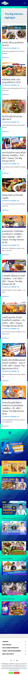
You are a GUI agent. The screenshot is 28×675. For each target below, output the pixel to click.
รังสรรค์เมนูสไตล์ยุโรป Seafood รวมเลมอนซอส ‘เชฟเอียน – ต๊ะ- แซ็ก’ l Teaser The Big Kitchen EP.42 (13, 408)
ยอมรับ (11, 673)
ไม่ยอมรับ (17, 673)
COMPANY (5, 642)
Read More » (5, 57)
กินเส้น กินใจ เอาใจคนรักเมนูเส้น (12, 196)
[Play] (14, 508)
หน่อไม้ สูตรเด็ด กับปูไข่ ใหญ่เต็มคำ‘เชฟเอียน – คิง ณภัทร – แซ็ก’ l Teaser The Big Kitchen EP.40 (13, 321)
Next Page (14, 435)
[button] (14, 641)
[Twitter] (11, 660)
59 (18, 433)
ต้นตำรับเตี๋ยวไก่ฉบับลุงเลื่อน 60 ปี (12, 118)
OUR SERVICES (6, 645)
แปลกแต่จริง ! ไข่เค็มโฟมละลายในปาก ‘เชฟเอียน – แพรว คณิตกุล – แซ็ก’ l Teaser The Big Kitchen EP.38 (13, 237)
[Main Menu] (24, 3)
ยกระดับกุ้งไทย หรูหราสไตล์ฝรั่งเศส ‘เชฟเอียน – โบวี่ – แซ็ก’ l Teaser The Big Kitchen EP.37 (14, 157)
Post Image (4, 631)
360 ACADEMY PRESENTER (10, 648)
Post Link (4, 627)
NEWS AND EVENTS (8, 654)
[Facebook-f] (14, 660)
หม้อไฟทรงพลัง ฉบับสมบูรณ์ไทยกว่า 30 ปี (11, 81)
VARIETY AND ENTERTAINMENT (11, 651)
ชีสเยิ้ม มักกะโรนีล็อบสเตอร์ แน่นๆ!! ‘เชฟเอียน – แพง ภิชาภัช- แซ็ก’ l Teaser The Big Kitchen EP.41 (13, 364)
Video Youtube (5, 624)
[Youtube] (17, 660)
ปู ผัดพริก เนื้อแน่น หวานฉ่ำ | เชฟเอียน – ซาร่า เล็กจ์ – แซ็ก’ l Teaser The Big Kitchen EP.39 (13, 280)
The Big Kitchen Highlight (9, 48)
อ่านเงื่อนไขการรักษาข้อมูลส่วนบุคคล (18, 669)
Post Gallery (4, 629)
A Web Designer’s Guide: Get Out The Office (11, 622)
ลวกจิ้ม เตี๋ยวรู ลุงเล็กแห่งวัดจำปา (13, 44)
